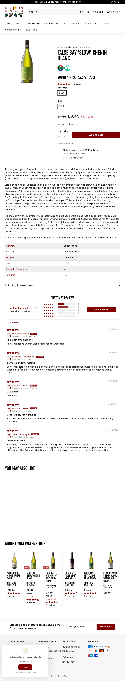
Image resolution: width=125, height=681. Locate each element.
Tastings (31, 30)
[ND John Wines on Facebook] (68, 662)
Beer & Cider (92, 23)
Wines (19, 23)
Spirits (108, 23)
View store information (73, 158)
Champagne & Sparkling (43, 23)
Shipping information (19, 285)
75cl (61, 106)
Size (59, 100)
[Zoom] (27, 61)
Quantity (62, 131)
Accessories (13, 30)
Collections (71, 47)
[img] (13, 329)
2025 (62, 92)
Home (8, 23)
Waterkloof (85, 47)
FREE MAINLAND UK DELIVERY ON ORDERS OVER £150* (57, 2)
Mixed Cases (71, 23)
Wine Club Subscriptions (49, 651)
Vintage (62, 87)
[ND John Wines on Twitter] (72, 662)
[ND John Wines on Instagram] (63, 662)
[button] (64, 84)
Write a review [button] (101, 309)
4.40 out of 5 (30, 308)
